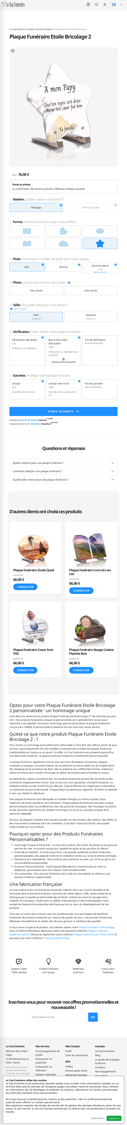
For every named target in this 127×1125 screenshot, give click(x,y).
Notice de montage (76, 1074)
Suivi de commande (76, 1055)
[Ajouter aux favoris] (12, 51)
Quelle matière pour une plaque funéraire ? (38, 463)
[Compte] (104, 4)
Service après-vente (76, 1070)
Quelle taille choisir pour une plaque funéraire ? (41, 479)
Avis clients (101, 1075)
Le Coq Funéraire (104, 1051)
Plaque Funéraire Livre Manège (96, 927)
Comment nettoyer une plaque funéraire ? (37, 471)
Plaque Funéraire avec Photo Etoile (93, 934)
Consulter (25, 586)
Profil (68, 1051)
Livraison (100, 1067)
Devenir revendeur (46, 1074)
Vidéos (69, 1066)
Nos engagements (105, 1071)
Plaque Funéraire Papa (56, 938)
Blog (97, 1055)
